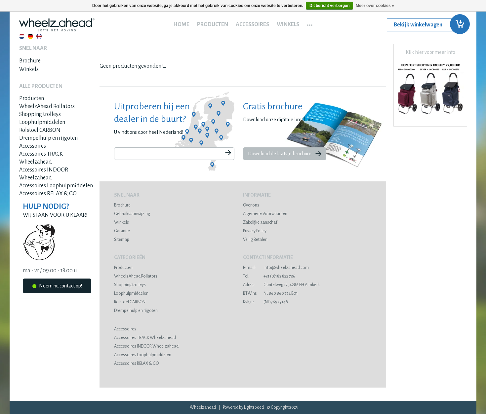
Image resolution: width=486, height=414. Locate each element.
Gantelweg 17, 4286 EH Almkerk (281, 284)
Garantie (122, 231)
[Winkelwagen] (426, 25)
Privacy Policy (254, 231)
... (310, 23)
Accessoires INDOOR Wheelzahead (146, 346)
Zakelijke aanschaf (260, 222)
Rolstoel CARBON (40, 130)
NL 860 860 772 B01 (270, 293)
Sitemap (121, 239)
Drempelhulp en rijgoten (48, 138)
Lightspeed (254, 407)
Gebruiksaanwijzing (132, 213)
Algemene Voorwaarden (265, 213)
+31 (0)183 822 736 (269, 276)
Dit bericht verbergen (329, 5)
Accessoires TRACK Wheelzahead (145, 337)
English (39, 36)
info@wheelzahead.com (276, 267)
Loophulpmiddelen (42, 122)
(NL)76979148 (265, 302)
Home (181, 24)
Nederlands (21, 36)
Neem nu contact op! (60, 285)
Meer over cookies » (375, 5)
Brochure (30, 61)
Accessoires (252, 24)
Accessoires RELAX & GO (48, 194)
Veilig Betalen (255, 239)
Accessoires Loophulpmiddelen (56, 186)
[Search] (228, 153)
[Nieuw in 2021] (430, 117)
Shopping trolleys (40, 114)
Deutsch (30, 36)
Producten (212, 24)
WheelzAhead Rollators (47, 106)
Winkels (288, 24)
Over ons (251, 205)
